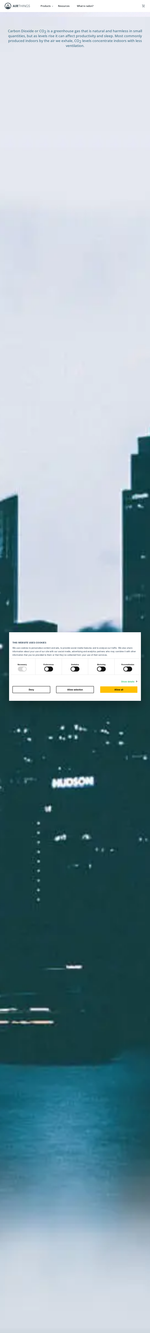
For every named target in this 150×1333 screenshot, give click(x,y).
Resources (64, 6)
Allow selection (75, 689)
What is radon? (85, 6)
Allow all (118, 689)
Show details (127, 681)
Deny (31, 689)
